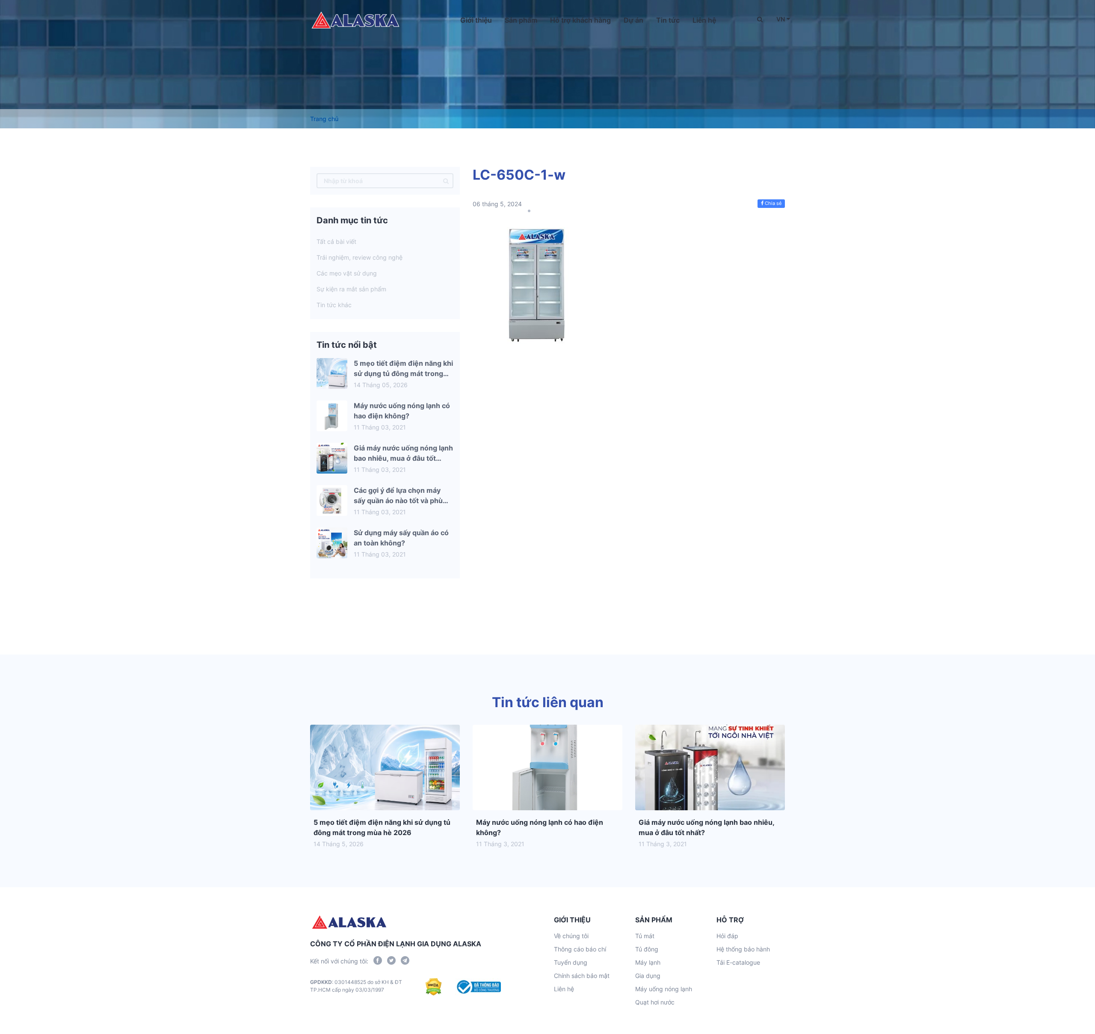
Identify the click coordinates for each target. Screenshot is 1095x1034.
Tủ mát (644, 935)
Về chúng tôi (571, 935)
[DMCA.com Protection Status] (433, 986)
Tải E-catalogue (738, 962)
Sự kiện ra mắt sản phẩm (351, 289)
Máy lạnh (647, 962)
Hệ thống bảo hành (743, 949)
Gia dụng (647, 975)
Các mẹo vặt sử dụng (347, 273)
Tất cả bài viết (336, 241)
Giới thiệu (476, 20)
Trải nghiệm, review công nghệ (359, 257)
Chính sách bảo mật (582, 975)
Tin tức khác (334, 304)
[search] (445, 180)
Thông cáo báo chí (580, 949)
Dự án (633, 20)
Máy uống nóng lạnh (663, 989)
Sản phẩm (521, 20)
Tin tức (668, 20)
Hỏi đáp (727, 935)
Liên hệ (704, 20)
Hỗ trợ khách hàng (580, 20)
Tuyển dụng (570, 962)
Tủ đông (646, 949)
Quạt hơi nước (655, 1002)
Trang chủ (324, 118)
